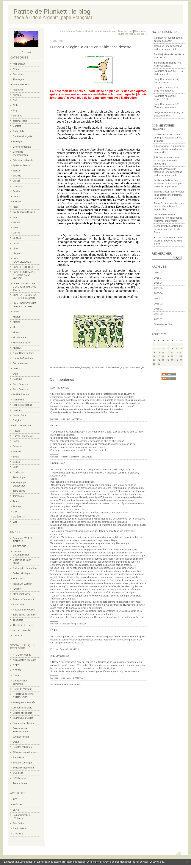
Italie (15, 227)
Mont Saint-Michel (22, 342)
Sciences (17, 446)
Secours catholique (22, 762)
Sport (15, 467)
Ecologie (17, 141)
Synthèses (18, 472)
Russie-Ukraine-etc (22, 436)
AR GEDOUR (19, 546)
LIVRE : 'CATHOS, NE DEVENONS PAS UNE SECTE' (24, 286)
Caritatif (17, 126)
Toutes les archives (163, 324)
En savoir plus (157, 862)
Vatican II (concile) (22, 630)
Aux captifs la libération (24, 660)
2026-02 (158, 303)
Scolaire (17, 451)
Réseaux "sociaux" (22, 425)
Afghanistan (19, 64)
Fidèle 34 (17, 804)
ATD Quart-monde (22, 655)
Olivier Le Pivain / (163, 169)
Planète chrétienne (22, 405)
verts (132, 367)
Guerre (16, 196)
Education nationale (23, 160)
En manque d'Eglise (23, 718)
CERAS (17, 670)
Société (17, 462)
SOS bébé (18, 773)
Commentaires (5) (114, 367)
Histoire (17, 201)
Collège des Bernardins (25, 568)
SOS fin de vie (20, 778)
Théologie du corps (22, 625)
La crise (17, 238)
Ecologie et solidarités (24, 702)
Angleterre (18, 90)
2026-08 (158, 272)
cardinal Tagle (20, 121)
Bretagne (17, 115)
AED (15, 799)
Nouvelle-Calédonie (23, 358)
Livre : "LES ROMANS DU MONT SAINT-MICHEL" (24, 275)
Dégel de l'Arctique (22, 689)
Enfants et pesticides (23, 723)
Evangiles (18, 186)
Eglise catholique (21, 573)
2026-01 (158, 308)
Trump (16, 501)
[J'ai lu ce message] (187, 861)
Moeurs (17, 332)
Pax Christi (18, 604)
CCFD (16, 665)
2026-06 (158, 283)
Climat (16, 675)
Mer (15, 327)
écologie (140, 367)
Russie (16, 431)
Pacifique (17, 379)
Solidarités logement (23, 767)
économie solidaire (22, 707)
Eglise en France (21, 165)
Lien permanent (97, 367)
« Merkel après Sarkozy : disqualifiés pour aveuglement (88, 31)
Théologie (18, 620)
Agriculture (18, 74)
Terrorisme (18, 496)
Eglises (16, 170)
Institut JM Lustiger (22, 584)
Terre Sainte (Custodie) (24, 614)
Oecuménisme (20, 363)
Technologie (19, 477)
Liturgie (17, 253)
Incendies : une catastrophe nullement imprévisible (169, 149)
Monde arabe (19, 337)
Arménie (17, 95)
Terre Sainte (19, 491)
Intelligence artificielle (24, 212)
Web (15, 522)
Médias (16, 322)
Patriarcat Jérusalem (23, 599)
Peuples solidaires (22, 747)
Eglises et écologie (22, 713)
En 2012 (17, 175)
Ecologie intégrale (22, 147)
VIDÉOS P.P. (19, 516)
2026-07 (158, 278)
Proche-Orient (20, 415)
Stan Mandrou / (162, 134)
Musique (17, 348)
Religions (18, 420)
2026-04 (158, 293)
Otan (15, 373)
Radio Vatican (20, 828)
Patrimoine (18, 399)
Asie (15, 100)
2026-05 (158, 288)
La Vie (16, 810)
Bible (15, 105)
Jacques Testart (21, 736)
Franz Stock (19, 578)
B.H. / (156, 157)
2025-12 (158, 314)
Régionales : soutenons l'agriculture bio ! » (132, 32)
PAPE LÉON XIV (21, 394)
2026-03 (158, 298)
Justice (16, 232)
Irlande (16, 222)
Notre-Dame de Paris (23, 353)
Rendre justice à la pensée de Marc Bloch (168, 229)
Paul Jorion (18, 823)
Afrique (16, 69)
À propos (26, 52)
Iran (15, 217)
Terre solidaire (20, 783)
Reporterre (18, 757)
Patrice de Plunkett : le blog (51, 11)
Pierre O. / (159, 203)
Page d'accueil (125, 31)
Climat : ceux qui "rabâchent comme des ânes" (168, 137)
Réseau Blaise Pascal (24, 609)
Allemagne (18, 79)
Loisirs (16, 311)
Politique (17, 410)
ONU (15, 368)
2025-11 (158, 319)
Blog (15, 110)
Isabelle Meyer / (162, 191)
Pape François (20, 384)
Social (16, 456)
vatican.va (18, 635)
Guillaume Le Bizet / (164, 180)
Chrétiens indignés (22, 136)
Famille (16, 191)
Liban (16, 243)
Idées (15, 207)
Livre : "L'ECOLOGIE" (23, 267)
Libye (15, 248)
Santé (16, 441)
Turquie (17, 506)
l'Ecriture (17, 589)
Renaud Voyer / (162, 237)
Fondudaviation (162, 226)
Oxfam (16, 742)
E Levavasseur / (162, 146)
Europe (16, 181)
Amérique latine (21, 84)
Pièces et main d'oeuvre (25, 752)
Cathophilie (19, 131)
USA (15, 511)
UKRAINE (18, 833)
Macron (17, 316)
